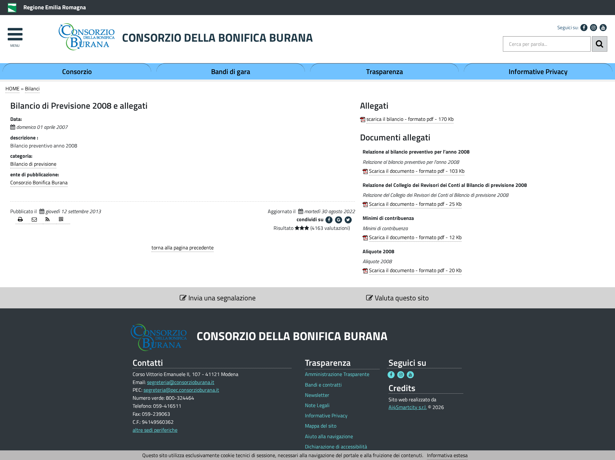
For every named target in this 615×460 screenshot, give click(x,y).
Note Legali (317, 405)
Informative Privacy (538, 71)
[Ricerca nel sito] (599, 44)
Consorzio (77, 71)
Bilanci (32, 88)
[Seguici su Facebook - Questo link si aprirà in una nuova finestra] (583, 27)
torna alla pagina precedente (183, 247)
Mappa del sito (320, 426)
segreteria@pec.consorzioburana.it (181, 390)
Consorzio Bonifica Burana (39, 182)
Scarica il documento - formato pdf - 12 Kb (415, 237)
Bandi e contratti (323, 385)
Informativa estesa (447, 455)
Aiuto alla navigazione (329, 436)
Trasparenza (384, 71)
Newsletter (317, 395)
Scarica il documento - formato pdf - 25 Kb (415, 204)
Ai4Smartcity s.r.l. (408, 407)
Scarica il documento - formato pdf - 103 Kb (416, 171)
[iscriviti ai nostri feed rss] (50, 219)
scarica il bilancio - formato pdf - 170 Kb (410, 119)
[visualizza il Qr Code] (63, 219)
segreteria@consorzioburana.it (180, 382)
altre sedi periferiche (155, 430)
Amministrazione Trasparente (337, 374)
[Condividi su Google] (338, 219)
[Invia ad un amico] (36, 219)
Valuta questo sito (401, 298)
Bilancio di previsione (33, 164)
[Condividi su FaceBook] (328, 219)
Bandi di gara (230, 71)
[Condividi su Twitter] (348, 219)
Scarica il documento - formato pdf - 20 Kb (415, 270)
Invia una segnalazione (221, 298)
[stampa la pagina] (22, 219)
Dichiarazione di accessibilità (336, 447)
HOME (12, 88)
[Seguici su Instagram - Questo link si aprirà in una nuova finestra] (593, 27)
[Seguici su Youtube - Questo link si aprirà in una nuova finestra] (603, 27)
